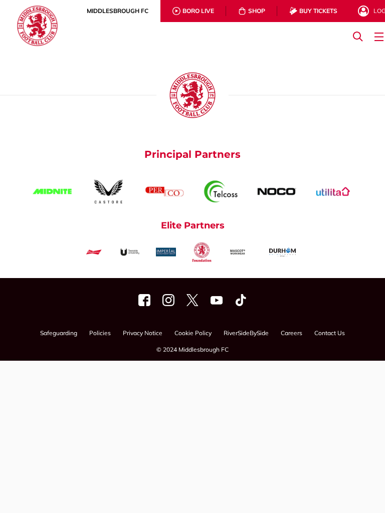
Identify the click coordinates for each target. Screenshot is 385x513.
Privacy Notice (142, 333)
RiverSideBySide (246, 333)
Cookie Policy (193, 333)
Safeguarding (58, 333)
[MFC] (217, 300)
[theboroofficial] (168, 300)
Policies (100, 333)
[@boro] (192, 300)
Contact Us (329, 333)
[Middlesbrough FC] (144, 300)
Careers (291, 333)
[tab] (117, 11)
